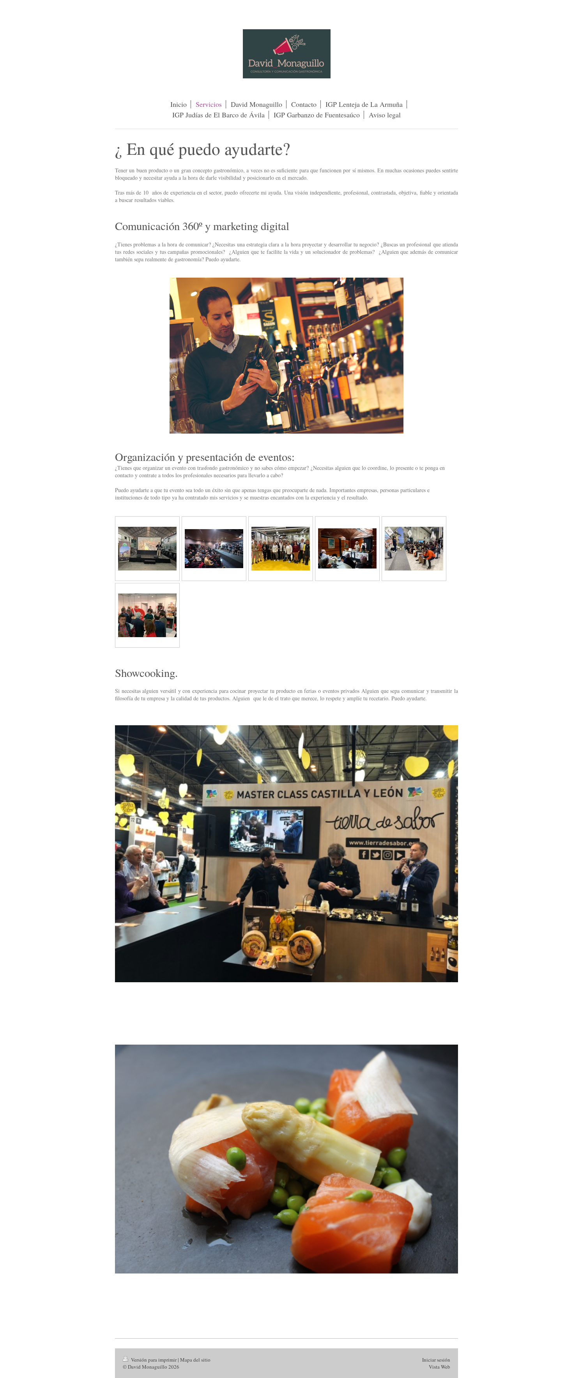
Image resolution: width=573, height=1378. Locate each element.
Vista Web (439, 1366)
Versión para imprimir (154, 1359)
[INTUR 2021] (414, 548)
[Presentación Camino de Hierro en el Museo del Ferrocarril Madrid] (147, 548)
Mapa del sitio (195, 1359)
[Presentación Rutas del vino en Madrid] (214, 548)
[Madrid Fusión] (280, 548)
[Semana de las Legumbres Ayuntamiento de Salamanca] (347, 548)
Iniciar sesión (436, 1359)
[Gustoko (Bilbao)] (147, 615)
